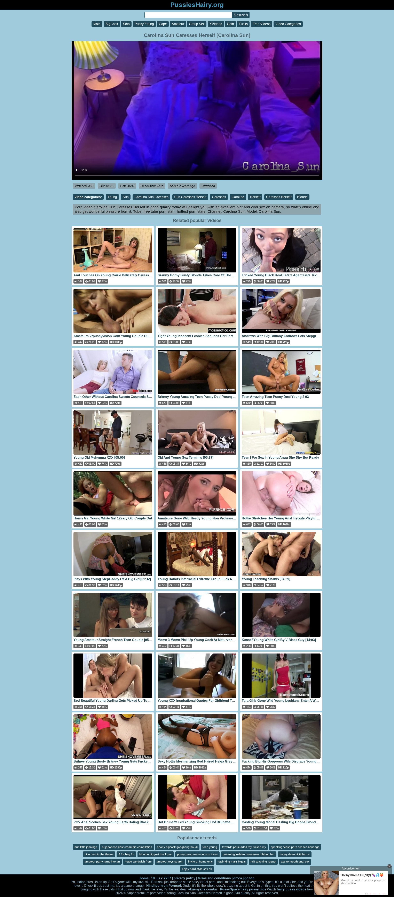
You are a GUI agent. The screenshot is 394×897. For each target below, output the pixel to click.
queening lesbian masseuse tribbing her (249, 854)
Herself (255, 197)
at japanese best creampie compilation (127, 847)
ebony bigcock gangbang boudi (177, 847)
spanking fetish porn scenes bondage (295, 847)
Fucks (243, 24)
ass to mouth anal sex (295, 861)
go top (249, 878)
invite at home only (200, 861)
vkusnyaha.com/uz (203, 889)
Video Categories (288, 24)
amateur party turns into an (102, 861)
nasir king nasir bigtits (232, 861)
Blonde (302, 197)
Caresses (219, 197)
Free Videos (261, 24)
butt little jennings (85, 847)
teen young (210, 847)
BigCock (111, 24)
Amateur (178, 24)
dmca (237, 878)
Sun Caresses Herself (190, 197)
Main (97, 24)
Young (112, 197)
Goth (230, 24)
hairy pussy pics (253, 889)
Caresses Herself (278, 197)
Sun (126, 197)
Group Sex (197, 24)
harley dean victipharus (294, 854)
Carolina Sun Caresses (151, 197)
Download (208, 186)
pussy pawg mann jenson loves (197, 854)
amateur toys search (170, 861)
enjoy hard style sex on (197, 869)
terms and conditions (214, 878)
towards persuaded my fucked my (244, 847)
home (144, 878)
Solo (126, 24)
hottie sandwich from (138, 861)
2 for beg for (126, 854)
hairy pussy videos (291, 889)
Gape (163, 24)
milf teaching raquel (263, 861)
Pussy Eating (144, 24)
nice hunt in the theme (99, 854)
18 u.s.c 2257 (161, 878)
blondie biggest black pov (155, 854)
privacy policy (184, 878)
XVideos (216, 24)
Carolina (238, 197)
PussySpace (230, 889)
